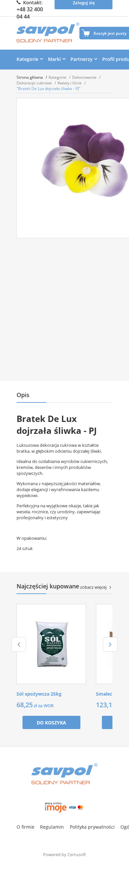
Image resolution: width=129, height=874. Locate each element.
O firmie (25, 827)
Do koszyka (51, 722)
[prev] (19, 644)
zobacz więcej (93, 587)
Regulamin (52, 827)
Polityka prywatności (92, 827)
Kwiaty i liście (70, 83)
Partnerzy (81, 59)
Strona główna (30, 77)
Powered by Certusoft (64, 854)
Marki (54, 59)
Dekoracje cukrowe (35, 83)
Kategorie (27, 59)
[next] (110, 644)
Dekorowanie (85, 77)
